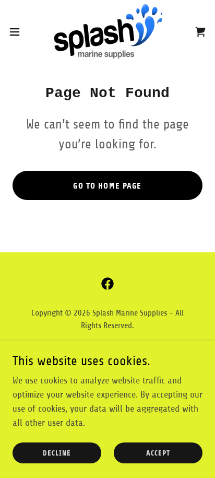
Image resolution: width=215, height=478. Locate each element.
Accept (158, 453)
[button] (19, 31)
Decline (57, 453)
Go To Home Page (107, 186)
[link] (107, 31)
